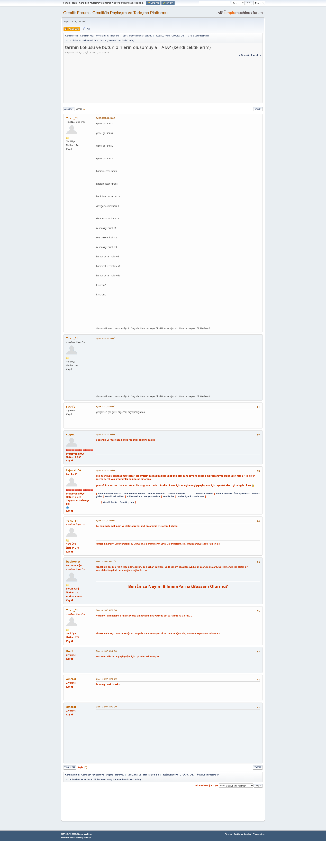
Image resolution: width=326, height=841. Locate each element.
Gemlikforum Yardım (134, 493)
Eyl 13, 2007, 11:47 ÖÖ (105, 406)
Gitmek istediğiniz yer (206, 785)
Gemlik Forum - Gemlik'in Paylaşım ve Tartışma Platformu (115, 12)
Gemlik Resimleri (156, 493)
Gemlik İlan (169, 496)
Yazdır (258, 109)
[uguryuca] (67, 507)
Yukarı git (69, 767)
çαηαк (70, 434)
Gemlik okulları (224, 493)
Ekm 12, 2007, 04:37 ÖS (106, 561)
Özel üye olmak (242, 493)
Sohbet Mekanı (134, 496)
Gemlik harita (110, 502)
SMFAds (64, 837)
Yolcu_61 (72, 118)
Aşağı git (68, 109)
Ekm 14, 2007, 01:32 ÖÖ (106, 610)
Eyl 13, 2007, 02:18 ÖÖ (105, 118)
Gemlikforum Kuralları (109, 493)
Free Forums (76, 837)
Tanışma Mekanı (152, 496)
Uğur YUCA (73, 470)
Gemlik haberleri (204, 493)
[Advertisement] (163, 80)
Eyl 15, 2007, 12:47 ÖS (105, 520)
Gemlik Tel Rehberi (114, 496)
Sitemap (87, 837)
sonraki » (256, 55)
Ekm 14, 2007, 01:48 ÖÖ (106, 651)
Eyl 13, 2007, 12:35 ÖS (105, 434)
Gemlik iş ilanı (127, 502)
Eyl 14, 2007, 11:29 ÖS (105, 470)
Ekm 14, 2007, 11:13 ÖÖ (106, 679)
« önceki (244, 55)
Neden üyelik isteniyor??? (191, 496)
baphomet (73, 561)
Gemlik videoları (176, 493)
